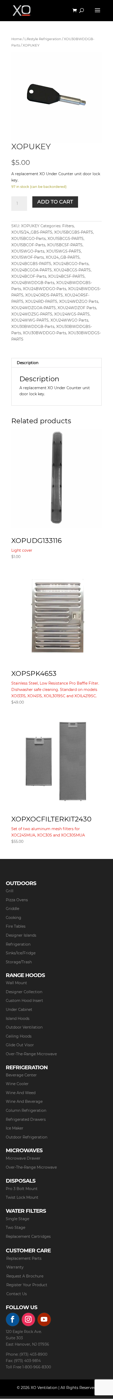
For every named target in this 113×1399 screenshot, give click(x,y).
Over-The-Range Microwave (31, 1054)
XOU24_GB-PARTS (63, 257)
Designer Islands (21, 935)
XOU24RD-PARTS (41, 301)
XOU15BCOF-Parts (28, 245)
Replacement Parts (24, 1258)
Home (16, 39)
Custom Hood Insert (24, 1000)
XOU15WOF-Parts (27, 257)
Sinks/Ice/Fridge (20, 953)
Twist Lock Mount (22, 1197)
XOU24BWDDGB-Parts (32, 282)
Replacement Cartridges (28, 1236)
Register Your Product (26, 1284)
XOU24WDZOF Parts (77, 307)
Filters (68, 226)
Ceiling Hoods (19, 1036)
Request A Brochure (24, 1276)
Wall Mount (16, 982)
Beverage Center (21, 1075)
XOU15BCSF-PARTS (65, 245)
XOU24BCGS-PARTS (72, 270)
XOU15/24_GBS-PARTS (31, 232)
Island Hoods (17, 1018)
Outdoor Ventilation (24, 1027)
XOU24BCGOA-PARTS (31, 270)
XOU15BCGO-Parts (28, 238)
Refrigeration (18, 944)
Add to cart (55, 202)
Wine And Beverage (24, 1101)
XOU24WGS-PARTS (72, 314)
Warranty (15, 1267)
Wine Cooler (17, 1083)
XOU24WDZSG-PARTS (31, 314)
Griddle (12, 908)
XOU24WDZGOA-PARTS (33, 307)
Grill (9, 891)
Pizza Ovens (17, 900)
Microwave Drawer (23, 1158)
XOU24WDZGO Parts (78, 301)
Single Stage (17, 1218)
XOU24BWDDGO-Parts (44, 288)
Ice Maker (14, 1128)
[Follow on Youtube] (44, 1319)
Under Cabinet (19, 1009)
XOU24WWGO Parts (69, 320)
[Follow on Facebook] (12, 1319)
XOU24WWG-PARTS (30, 320)
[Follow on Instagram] (28, 1319)
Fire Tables (15, 926)
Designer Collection (24, 991)
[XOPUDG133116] (56, 478)
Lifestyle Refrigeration (42, 39)
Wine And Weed (20, 1092)
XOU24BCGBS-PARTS (31, 263)
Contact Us (16, 1293)
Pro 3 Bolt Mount (22, 1188)
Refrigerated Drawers (26, 1119)
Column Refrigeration (26, 1110)
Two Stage (15, 1227)
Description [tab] (27, 362)
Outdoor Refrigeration (26, 1137)
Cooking (13, 917)
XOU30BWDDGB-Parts (32, 326)
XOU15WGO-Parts (27, 251)
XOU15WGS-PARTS (63, 251)
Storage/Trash (19, 962)
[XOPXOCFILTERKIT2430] (56, 761)
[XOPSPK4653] (56, 615)
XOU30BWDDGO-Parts (44, 333)
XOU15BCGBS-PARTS (73, 232)
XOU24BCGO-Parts (71, 263)
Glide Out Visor (20, 1045)
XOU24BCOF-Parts (28, 276)
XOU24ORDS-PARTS (44, 295)
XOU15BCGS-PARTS (66, 238)
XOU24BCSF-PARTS (66, 276)
